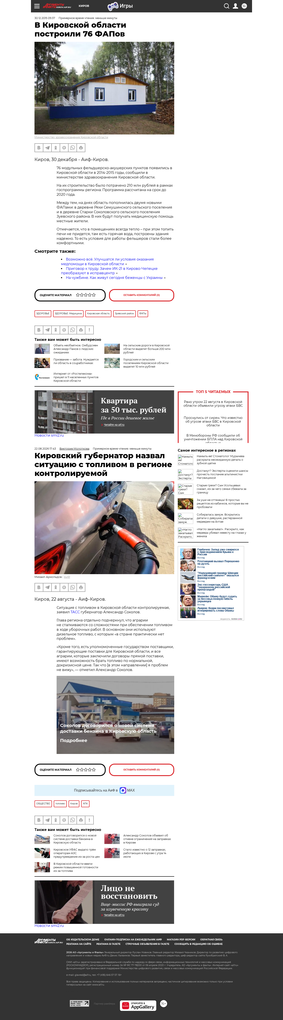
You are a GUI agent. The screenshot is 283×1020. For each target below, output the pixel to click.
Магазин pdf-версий (181, 939)
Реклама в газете (108, 944)
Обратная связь (211, 939)
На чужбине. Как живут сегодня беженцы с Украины (114, 278)
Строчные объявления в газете (147, 944)
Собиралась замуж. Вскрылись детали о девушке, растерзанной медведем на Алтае (219, 518)
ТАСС (76, 612)
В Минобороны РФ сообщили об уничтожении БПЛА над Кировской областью (213, 439)
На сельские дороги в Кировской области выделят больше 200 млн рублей (146, 349)
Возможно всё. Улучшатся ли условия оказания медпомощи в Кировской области (107, 261)
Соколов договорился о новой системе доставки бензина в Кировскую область (108, 728)
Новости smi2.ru (49, 435)
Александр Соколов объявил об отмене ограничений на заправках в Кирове (147, 839)
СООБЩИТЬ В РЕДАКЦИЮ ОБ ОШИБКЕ (198, 944)
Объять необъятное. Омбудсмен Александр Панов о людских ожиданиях (76, 349)
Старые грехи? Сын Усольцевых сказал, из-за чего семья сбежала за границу (221, 489)
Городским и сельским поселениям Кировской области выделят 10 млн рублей (145, 363)
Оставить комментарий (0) (141, 295)
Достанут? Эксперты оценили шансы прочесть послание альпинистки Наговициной (222, 474)
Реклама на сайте (78, 944)
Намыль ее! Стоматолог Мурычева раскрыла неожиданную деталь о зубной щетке (220, 459)
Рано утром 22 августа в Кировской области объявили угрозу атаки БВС (213, 404)
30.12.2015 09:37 (44, 18)
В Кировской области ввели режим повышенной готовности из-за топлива (76, 867)
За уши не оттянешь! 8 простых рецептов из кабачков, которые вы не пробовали (222, 503)
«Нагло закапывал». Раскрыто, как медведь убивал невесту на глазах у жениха (221, 532)
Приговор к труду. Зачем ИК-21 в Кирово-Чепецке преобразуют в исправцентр (109, 271)
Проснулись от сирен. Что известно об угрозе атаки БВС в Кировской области (213, 421)
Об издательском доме (82, 939)
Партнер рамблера (104, 1003)
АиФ (67, 577)
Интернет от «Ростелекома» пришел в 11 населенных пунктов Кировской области (76, 377)
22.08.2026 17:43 (45, 448)
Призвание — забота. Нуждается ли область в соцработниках (76, 361)
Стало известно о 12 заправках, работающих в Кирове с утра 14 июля (144, 853)
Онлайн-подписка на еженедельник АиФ (133, 939)
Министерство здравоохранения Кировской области (71, 137)
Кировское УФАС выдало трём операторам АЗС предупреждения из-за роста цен (77, 853)
